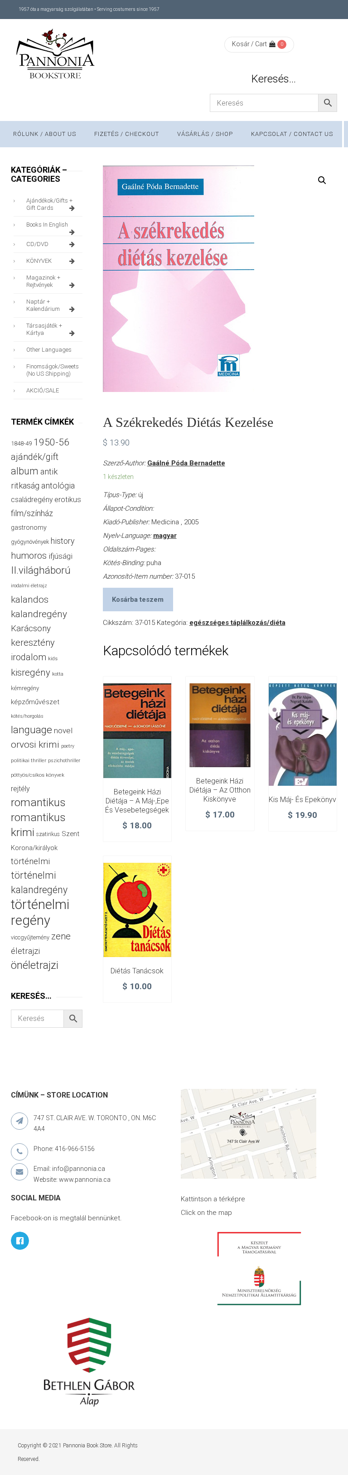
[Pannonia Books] (56, 55)
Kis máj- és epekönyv (302, 799)
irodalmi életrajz (29, 586)
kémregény (25, 688)
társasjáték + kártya (44, 329)
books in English (47, 224)
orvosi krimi (35, 744)
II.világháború (41, 570)
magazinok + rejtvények (43, 281)
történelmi (30, 861)
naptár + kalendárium (43, 305)
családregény (32, 499)
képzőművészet (35, 702)
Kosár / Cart (249, 44)
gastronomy (29, 527)
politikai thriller (28, 760)
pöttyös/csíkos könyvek (37, 775)
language (31, 730)
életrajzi (25, 951)
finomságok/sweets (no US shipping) (52, 370)
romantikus (38, 802)
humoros (29, 555)
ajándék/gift (34, 457)
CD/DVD (37, 244)
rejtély (20, 788)
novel (63, 730)
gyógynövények (30, 541)
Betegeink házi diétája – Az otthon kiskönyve (220, 790)
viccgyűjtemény (30, 937)
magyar (165, 536)
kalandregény (39, 614)
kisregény (30, 672)
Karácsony (31, 628)
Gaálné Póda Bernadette (186, 463)
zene (61, 936)
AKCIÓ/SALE (42, 390)
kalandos (29, 599)
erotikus (67, 499)
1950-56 (51, 442)
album (25, 471)
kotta (57, 674)
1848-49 (21, 443)
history (62, 541)
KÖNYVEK (39, 260)
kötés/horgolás (27, 716)
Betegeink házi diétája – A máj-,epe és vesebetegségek (137, 801)
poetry (67, 746)
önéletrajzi (34, 965)
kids (53, 659)
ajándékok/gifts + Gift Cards (49, 204)
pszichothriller (64, 761)
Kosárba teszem (138, 599)
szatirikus (48, 834)
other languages (49, 349)
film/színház (32, 513)
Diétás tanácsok (137, 971)
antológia (58, 485)
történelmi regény (40, 912)
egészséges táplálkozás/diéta (237, 623)
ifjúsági (60, 556)
